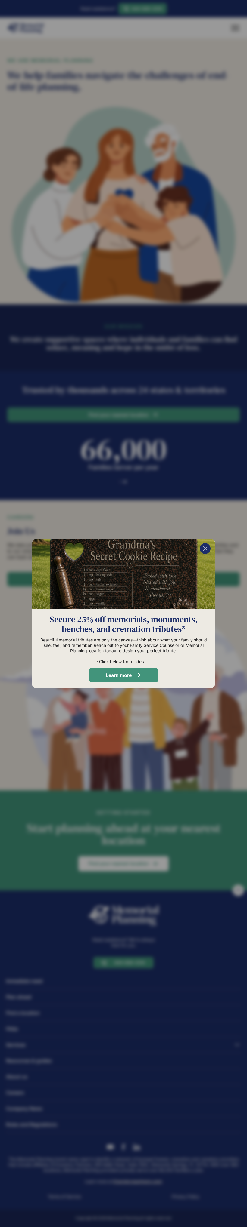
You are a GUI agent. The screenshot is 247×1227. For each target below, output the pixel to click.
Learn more (119, 675)
